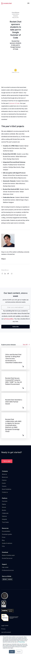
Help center (5, 567)
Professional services (8, 570)
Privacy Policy (21, 642)
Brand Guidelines (6, 489)
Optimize (4, 516)
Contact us (5, 492)
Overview (4, 501)
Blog (3, 540)
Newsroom (5, 477)
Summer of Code (14, 103)
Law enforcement (6, 632)
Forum (3, 537)
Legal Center (4, 625)
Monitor (4, 510)
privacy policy (8, 319)
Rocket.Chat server (7, 558)
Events (4, 483)
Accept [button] (11, 651)
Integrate (4, 519)
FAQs (3, 546)
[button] (28, 3)
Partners (4, 480)
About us (4, 474)
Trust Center (5, 522)
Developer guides (7, 534)
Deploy (4, 504)
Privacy (3, 629)
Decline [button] (19, 651)
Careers (4, 486)
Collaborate (5, 513)
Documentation (6, 531)
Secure (4, 507)
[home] (6, 3)
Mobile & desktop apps (8, 555)
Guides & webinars (7, 543)
